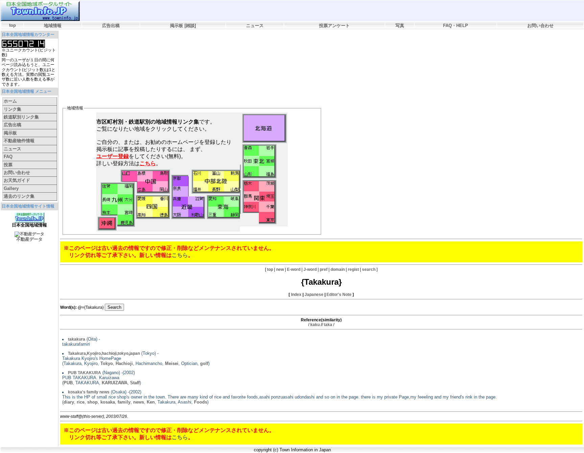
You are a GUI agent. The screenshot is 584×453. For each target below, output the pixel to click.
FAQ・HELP (455, 25)
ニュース (255, 25)
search (368, 269)
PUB (68, 382)
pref (323, 269)
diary (69, 402)
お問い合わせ (540, 25)
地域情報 (53, 25)
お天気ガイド (17, 180)
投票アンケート (334, 25)
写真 (399, 25)
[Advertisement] (185, 49)
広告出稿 (111, 25)
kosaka (107, 402)
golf (204, 363)
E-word (293, 269)
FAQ (8, 156)
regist (353, 269)
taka (328, 324)
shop (92, 402)
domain (338, 269)
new (280, 269)
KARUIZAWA (114, 382)
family (124, 402)
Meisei (171, 363)
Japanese (314, 294)
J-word (310, 269)
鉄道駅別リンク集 (21, 117)
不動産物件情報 (19, 140)
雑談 (190, 25)
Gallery (11, 188)
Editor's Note (338, 294)
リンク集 (12, 109)
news (138, 402)
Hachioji (124, 363)
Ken (151, 402)
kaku (315, 324)
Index (296, 294)
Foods (200, 402)
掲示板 (176, 25)
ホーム (10, 101)
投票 (8, 164)
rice (80, 402)
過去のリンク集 (19, 196)
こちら (180, 255)
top (12, 25)
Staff (135, 382)
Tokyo (106, 363)
